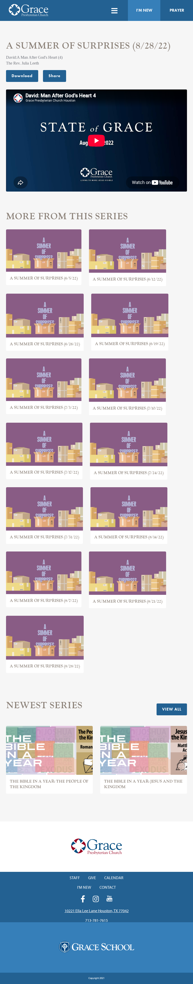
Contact (108, 887)
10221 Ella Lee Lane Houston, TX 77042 (97, 910)
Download (22, 75)
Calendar (113, 877)
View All (171, 709)
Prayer (177, 10)
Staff (75, 877)
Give (92, 877)
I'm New (144, 10)
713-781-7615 (96, 920)
